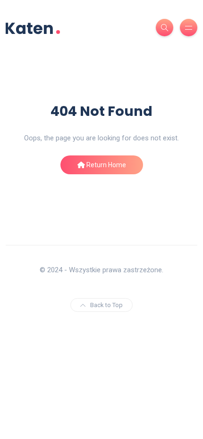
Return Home (105, 165)
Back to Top (106, 305)
